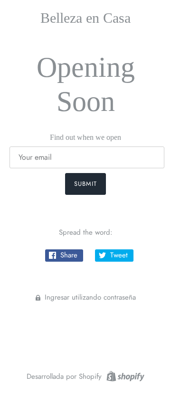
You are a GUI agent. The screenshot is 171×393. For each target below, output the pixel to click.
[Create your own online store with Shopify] (124, 375)
